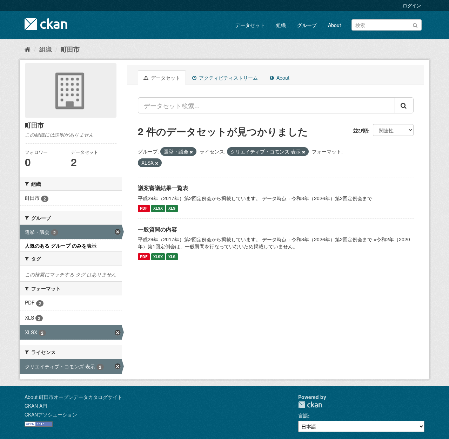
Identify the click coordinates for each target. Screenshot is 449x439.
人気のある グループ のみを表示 (60, 245)
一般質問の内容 (157, 229)
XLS (171, 208)
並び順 (360, 130)
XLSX (158, 208)
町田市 (70, 49)
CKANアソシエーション (51, 414)
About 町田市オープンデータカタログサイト (73, 396)
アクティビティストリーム (227, 77)
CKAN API (36, 405)
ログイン (412, 5)
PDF (143, 208)
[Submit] (415, 24)
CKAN (310, 404)
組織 (281, 24)
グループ (307, 24)
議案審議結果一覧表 (163, 188)
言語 (303, 415)
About (334, 24)
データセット (250, 24)
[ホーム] (28, 48)
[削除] (191, 152)
